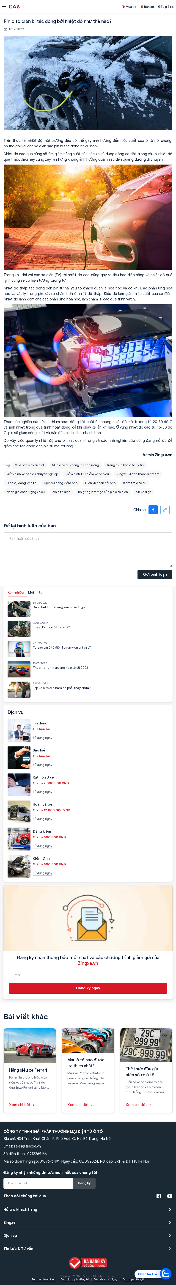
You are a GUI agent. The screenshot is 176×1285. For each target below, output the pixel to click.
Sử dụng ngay (42, 738)
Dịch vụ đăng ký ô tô (21, 483)
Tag (7, 465)
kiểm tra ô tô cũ (134, 483)
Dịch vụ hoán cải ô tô (100, 483)
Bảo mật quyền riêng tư (75, 1279)
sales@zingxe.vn (27, 1146)
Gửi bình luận (155, 574)
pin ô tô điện (61, 492)
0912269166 (37, 1154)
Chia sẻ (139, 510)
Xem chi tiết (19, 1105)
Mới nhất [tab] (35, 592)
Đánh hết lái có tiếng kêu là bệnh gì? (59, 607)
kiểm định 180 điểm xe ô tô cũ (87, 474)
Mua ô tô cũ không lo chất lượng (75, 465)
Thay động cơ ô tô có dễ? (51, 627)
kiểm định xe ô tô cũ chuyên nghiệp (32, 474)
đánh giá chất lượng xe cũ (26, 492)
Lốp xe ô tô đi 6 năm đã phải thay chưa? (62, 688)
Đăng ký (84, 1183)
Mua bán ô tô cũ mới (29, 465)
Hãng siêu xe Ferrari (28, 1070)
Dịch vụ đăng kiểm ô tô (60, 483)
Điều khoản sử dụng (106, 1279)
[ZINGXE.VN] (14, 6)
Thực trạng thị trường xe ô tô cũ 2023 (60, 668)
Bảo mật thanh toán (43, 1279)
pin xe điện (143, 492)
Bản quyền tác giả (133, 1279)
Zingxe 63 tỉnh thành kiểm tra (138, 474)
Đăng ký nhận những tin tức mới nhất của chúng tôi (50, 1172)
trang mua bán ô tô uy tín (125, 465)
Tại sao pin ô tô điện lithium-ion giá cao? (62, 647)
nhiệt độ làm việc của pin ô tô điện (103, 492)
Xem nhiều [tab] (16, 592)
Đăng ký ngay (88, 988)
